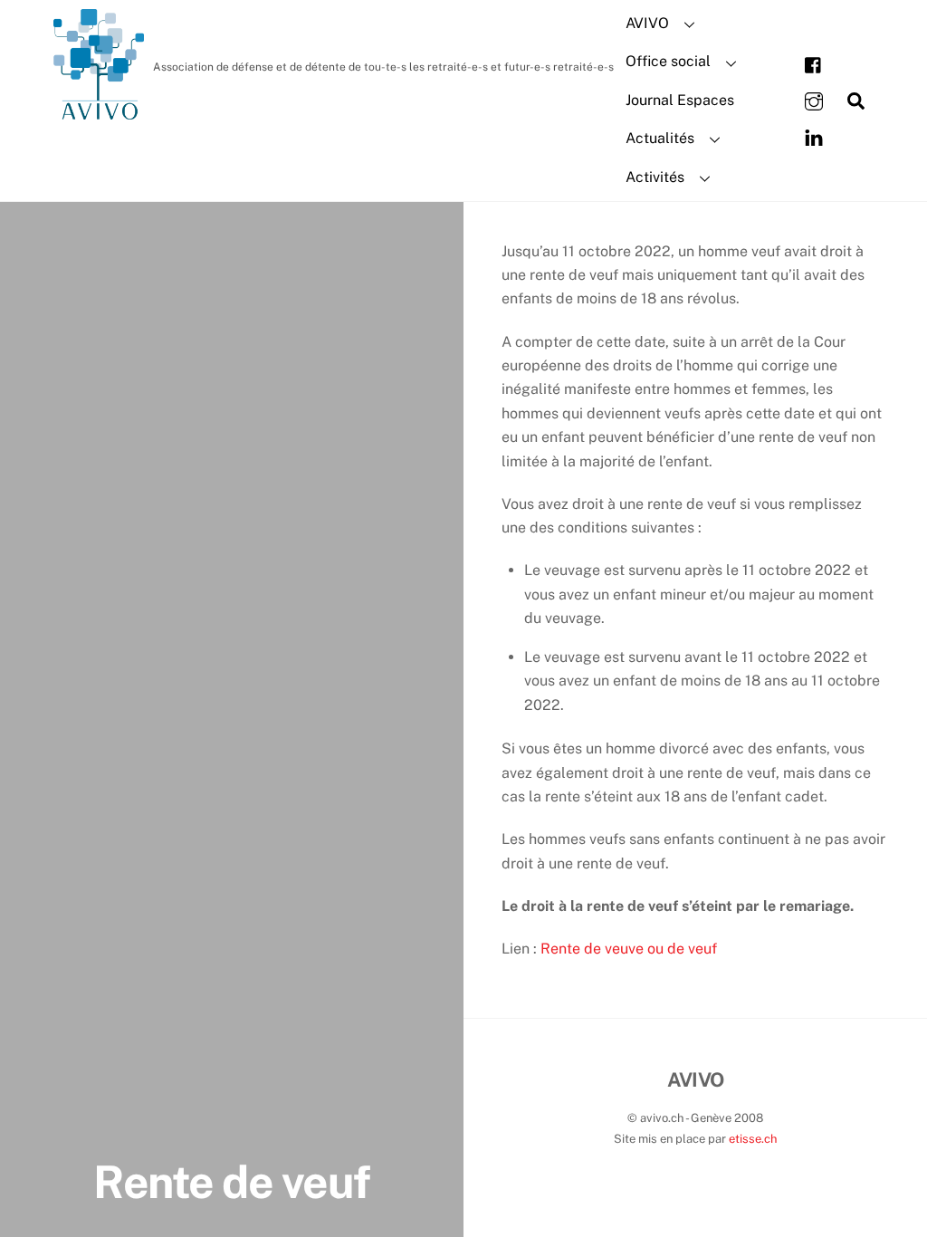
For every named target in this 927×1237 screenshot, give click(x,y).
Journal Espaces (680, 100)
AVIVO (647, 23)
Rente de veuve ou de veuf (628, 948)
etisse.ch (753, 1139)
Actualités (660, 138)
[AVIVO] (98, 110)
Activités (655, 177)
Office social (668, 61)
